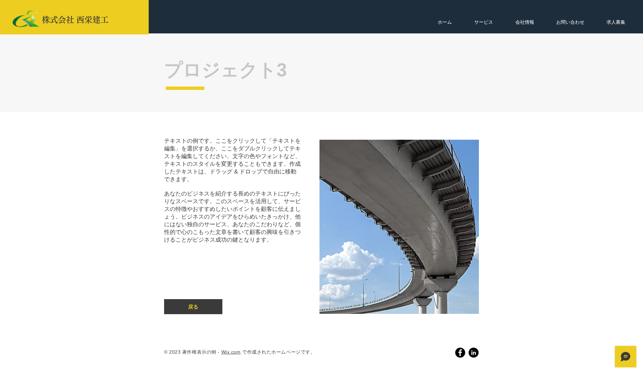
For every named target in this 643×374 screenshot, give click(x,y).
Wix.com (231, 352)
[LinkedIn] (474, 353)
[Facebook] (460, 353)
